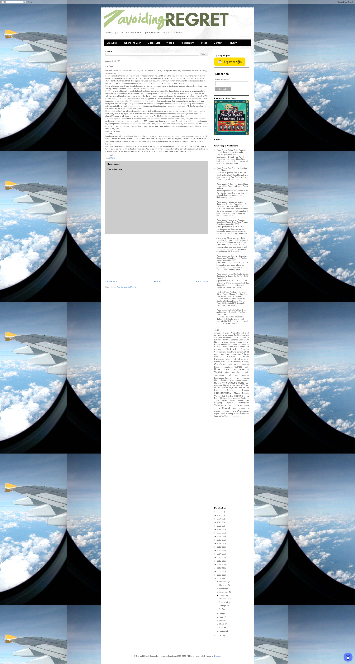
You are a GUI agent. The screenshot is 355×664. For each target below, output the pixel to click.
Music (241, 383)
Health (246, 367)
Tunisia (234, 409)
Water (236, 414)
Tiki (225, 405)
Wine (216, 416)
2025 (219, 515)
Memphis (245, 378)
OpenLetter (242, 388)
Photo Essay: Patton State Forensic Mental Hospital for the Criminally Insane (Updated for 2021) (231, 152)
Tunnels (242, 409)
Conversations (220, 352)
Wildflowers (244, 414)
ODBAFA (218, 388)
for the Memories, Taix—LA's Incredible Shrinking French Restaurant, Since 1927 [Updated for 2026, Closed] (232, 240)
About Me (112, 43)
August (222, 596)
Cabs (238, 345)
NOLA (234, 385)
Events (246, 357)
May (221, 621)
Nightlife (227, 385)
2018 (219, 540)
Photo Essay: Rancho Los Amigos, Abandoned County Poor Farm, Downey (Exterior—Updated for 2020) (232, 222)
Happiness (228, 367)
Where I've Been (132, 43)
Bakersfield (244, 338)
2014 (219, 554)
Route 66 (218, 398)
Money (113, 158)
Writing (170, 43)
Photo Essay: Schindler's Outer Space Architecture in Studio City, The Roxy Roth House (231, 312)
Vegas (216, 414)
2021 (219, 529)
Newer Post (111, 281)
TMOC (230, 405)
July (221, 614)
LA (229, 375)
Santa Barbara (220, 400)
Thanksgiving (243, 403)
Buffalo (233, 345)
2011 (219, 564)
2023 (219, 522)
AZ (238, 338)
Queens (217, 396)
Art (247, 335)
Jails (247, 372)
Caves (224, 347)
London (232, 378)
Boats (232, 342)
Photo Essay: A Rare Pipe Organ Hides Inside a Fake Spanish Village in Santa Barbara (232, 186)
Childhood (230, 349)
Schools (240, 400)
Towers (246, 405)
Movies (223, 383)
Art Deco (218, 338)
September (224, 592)
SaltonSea (236, 398)
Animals (218, 335)
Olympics (233, 388)
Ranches (229, 396)
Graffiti (235, 364)
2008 (219, 575)
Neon (247, 383)
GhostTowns (220, 364)
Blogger (217, 656)
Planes (237, 393)
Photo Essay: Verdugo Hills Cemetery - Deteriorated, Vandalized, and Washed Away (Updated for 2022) (232, 258)
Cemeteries (232, 347)
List (226, 378)
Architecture (240, 335)
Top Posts (238, 405)
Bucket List (154, 43)
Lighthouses (219, 378)
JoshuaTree (219, 375)
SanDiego (245, 398)
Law (236, 375)
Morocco (245, 380)
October (222, 589)
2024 (219, 519)
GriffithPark (244, 364)
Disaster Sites (235, 354)
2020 (219, 533)
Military (224, 380)
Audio (234, 338)
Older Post (202, 281)
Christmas (245, 349)
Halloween (218, 367)
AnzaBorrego (228, 335)
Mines (232, 380)
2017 (219, 543)
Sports (230, 402)
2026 (219, 512)
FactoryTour (237, 359)
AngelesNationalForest (240, 333)
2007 (219, 579)
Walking (229, 414)
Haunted (238, 367)
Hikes (217, 369)
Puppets (245, 393)
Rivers (246, 396)
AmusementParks (221, 333)
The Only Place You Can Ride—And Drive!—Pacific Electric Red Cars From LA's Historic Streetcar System (232, 294)
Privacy (233, 43)
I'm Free (222, 609)
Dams (233, 352)
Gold (230, 364)
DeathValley (224, 354)
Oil (223, 388)
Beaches (234, 340)
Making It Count (225, 599)
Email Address (222, 79)
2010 (219, 568)
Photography (187, 43)
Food (223, 361)
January (222, 631)
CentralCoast (244, 347)
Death (216, 354)
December (223, 582)
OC (247, 386)
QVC (223, 396)
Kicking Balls (224, 606)
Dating (245, 352)
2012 (219, 561)
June (221, 617)
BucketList (225, 345)
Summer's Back (225, 602)
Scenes (232, 400)
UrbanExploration (240, 411)
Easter (216, 357)
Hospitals (225, 369)
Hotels (233, 369)
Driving (245, 354)
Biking (246, 340)
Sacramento (227, 398)
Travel (226, 408)
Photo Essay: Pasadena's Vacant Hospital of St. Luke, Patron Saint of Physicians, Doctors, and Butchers (231, 204)
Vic (106, 119)
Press (204, 43)
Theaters (218, 405)
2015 (219, 550)
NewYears (218, 386)
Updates (226, 411)
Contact (218, 43)
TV (248, 409)
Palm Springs (223, 390)
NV (238, 386)
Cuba (229, 352)
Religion (238, 396)
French (229, 362)
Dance (239, 352)
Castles (217, 347)
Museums (232, 383)
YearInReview (236, 416)
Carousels (245, 345)
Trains (217, 408)
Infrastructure (230, 372)
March (222, 624)
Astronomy (227, 338)
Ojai (227, 388)
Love (239, 378)
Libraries (245, 375)
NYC (243, 385)
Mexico (217, 380)
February (223, 628)
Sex (247, 400)
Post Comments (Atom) (126, 287)
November (223, 585)
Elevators (231, 357)
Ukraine (217, 411)
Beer (241, 340)
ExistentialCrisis (222, 359)
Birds (216, 342)
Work (221, 416)
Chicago (217, 349)
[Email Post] (111, 155)
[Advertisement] (156, 256)
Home (157, 281)
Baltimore (217, 340)
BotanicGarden (243, 342)
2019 (219, 536)
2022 (219, 526)
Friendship (237, 362)
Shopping (218, 403)
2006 (219, 636)
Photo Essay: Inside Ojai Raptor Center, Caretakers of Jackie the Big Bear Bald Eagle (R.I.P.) (232, 276)
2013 (219, 557)
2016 (219, 547)
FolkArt (217, 362)
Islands (240, 372)
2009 (219, 571)
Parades (245, 390)
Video (222, 414)
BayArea (226, 340)
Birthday (224, 342)
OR (248, 388)
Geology (245, 362)
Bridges (217, 345)
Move (216, 383)
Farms (246, 359)
